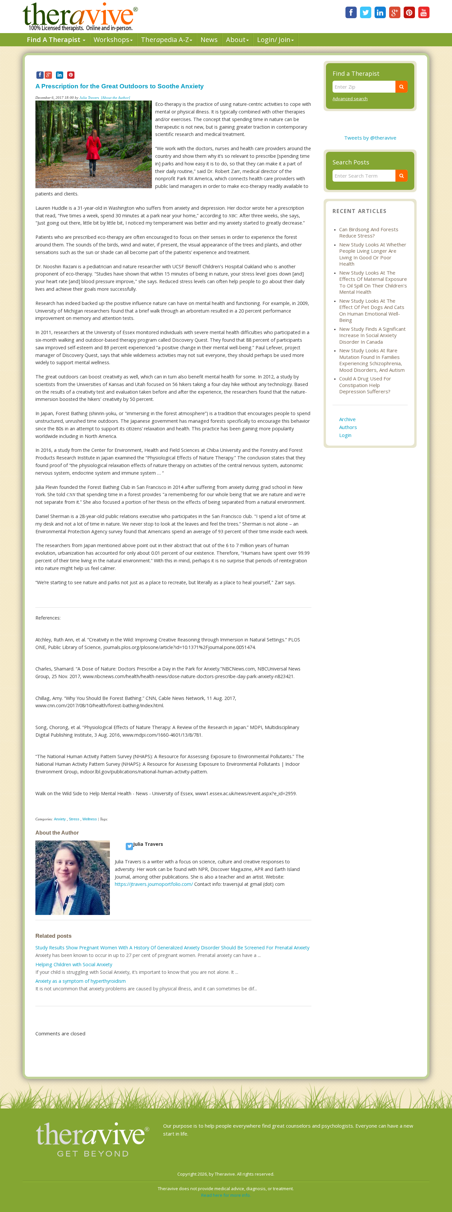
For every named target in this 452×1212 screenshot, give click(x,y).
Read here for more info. (226, 1195)
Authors (348, 427)
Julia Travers (89, 98)
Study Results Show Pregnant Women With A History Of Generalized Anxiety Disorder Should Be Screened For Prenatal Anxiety (172, 947)
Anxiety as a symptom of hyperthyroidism (80, 981)
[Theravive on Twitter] (365, 12)
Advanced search (350, 99)
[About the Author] (115, 98)
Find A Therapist (54, 39)
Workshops (111, 39)
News (209, 39)
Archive (347, 419)
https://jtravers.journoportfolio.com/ (154, 884)
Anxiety (60, 819)
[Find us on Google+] (394, 12)
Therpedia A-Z (165, 39)
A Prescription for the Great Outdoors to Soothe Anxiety (119, 86)
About (236, 39)
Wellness (89, 819)
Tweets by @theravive (370, 137)
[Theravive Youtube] (423, 12)
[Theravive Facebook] (351, 12)
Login (345, 435)
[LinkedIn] (380, 12)
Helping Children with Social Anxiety (73, 964)
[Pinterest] (409, 12)
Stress (74, 819)
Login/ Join (274, 39)
